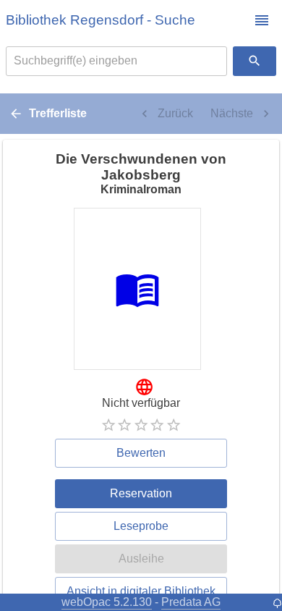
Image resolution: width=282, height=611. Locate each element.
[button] (261, 20)
